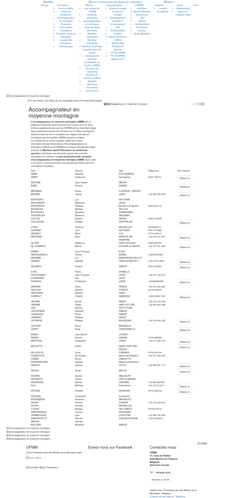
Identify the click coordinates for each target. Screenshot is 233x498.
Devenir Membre (142, 11)
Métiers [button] (89, 5)
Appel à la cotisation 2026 (183, 13)
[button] (111, 104)
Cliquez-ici (185, 178)
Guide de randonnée (65, 13)
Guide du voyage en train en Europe (117, 11)
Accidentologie (117, 30)
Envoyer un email (160, 479)
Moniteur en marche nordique (92, 76)
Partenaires (142, 27)
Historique (142, 8)
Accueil (44, 5)
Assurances (142, 14)
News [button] (180, 5)
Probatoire (66, 24)
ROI (118, 27)
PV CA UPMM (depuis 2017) (118, 57)
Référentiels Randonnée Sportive (118, 46)
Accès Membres (142, 33)
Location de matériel (162, 10)
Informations (66, 27)
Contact (142, 30)
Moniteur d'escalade (92, 41)
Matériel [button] (159, 5)
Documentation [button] (114, 5)
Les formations (65, 8)
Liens (195, 5)
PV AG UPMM (118, 52)
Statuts (142, 20)
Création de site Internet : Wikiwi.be (167, 496)
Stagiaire (92, 81)
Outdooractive (183, 8)
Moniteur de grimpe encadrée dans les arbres (92, 49)
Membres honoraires (92, 86)
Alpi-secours (92, 90)
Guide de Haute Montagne (92, 29)
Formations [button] (62, 5)
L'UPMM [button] (139, 5)
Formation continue (66, 33)
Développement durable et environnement (118, 21)
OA (142, 17)
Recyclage (66, 36)
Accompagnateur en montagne (65, 19)
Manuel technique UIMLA (118, 38)
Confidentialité (142, 24)
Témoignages (66, 46)
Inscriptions (66, 30)
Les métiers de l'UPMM (92, 10)
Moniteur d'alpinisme (92, 35)
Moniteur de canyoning (92, 70)
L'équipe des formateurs (65, 41)
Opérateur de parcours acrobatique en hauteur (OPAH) (92, 60)
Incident (118, 33)
